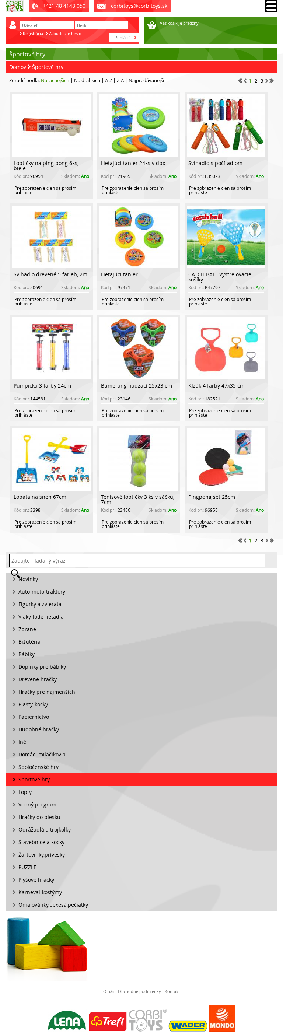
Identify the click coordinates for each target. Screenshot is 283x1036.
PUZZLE (27, 867)
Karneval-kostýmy (40, 892)
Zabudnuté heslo (65, 33)
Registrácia (33, 33)
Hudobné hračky (38, 729)
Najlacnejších (55, 80)
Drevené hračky (37, 679)
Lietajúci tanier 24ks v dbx (133, 163)
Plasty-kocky (33, 704)
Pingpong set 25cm (211, 496)
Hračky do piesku (39, 816)
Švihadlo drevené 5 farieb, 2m (50, 274)
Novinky (28, 578)
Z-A (120, 80)
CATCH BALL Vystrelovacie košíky (219, 277)
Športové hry (47, 66)
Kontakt (172, 991)
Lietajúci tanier (119, 274)
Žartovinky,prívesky (41, 854)
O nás (108, 991)
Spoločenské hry (38, 766)
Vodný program (37, 804)
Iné (22, 741)
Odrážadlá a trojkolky (44, 829)
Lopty (25, 791)
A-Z (108, 80)
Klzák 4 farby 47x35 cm (216, 385)
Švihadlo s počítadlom (215, 163)
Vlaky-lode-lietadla (41, 616)
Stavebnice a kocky (41, 842)
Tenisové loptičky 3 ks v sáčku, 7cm (137, 499)
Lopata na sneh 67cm (40, 496)
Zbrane (27, 629)
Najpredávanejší (146, 80)
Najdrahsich (87, 80)
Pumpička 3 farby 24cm (42, 385)
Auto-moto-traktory (41, 591)
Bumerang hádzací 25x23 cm (136, 385)
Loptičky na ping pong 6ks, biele (46, 166)
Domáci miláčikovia (42, 754)
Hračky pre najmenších (46, 691)
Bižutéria (29, 641)
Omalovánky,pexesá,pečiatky (53, 904)
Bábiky (26, 654)
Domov (17, 66)
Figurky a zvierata (40, 604)
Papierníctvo (33, 716)
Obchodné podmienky (139, 991)
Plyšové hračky (36, 879)
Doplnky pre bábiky (42, 666)
